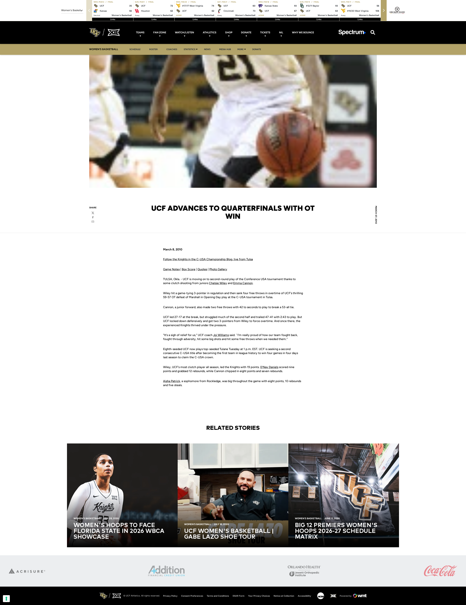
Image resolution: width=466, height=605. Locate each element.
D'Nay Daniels (269, 367)
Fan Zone (159, 32)
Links (112, 19)
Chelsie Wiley (218, 283)
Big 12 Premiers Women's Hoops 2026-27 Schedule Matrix (336, 531)
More (240, 49)
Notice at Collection (284, 596)
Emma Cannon (243, 283)
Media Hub (226, 49)
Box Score (188, 269)
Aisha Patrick (171, 381)
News (208, 49)
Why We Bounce (303, 32)
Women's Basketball (87, 518)
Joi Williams (221, 335)
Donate (246, 32)
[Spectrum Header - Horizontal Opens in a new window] (352, 32)
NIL (281, 32)
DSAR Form (238, 596)
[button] (384, 10)
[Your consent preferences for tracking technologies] (6, 598)
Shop (228, 32)
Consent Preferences (192, 596)
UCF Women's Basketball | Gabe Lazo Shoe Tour (229, 534)
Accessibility (304, 595)
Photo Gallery (218, 269)
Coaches (171, 49)
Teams (140, 32)
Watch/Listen (184, 32)
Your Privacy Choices (259, 596)
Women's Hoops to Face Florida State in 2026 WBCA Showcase (119, 531)
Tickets (265, 32)
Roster (153, 49)
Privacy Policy (170, 596)
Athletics (209, 32)
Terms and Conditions (218, 596)
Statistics (189, 49)
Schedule (135, 49)
